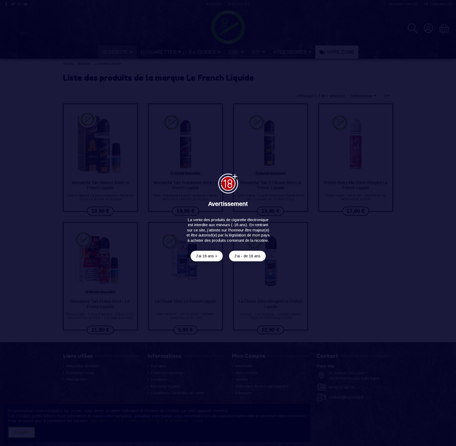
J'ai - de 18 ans (247, 256)
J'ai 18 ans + (206, 256)
